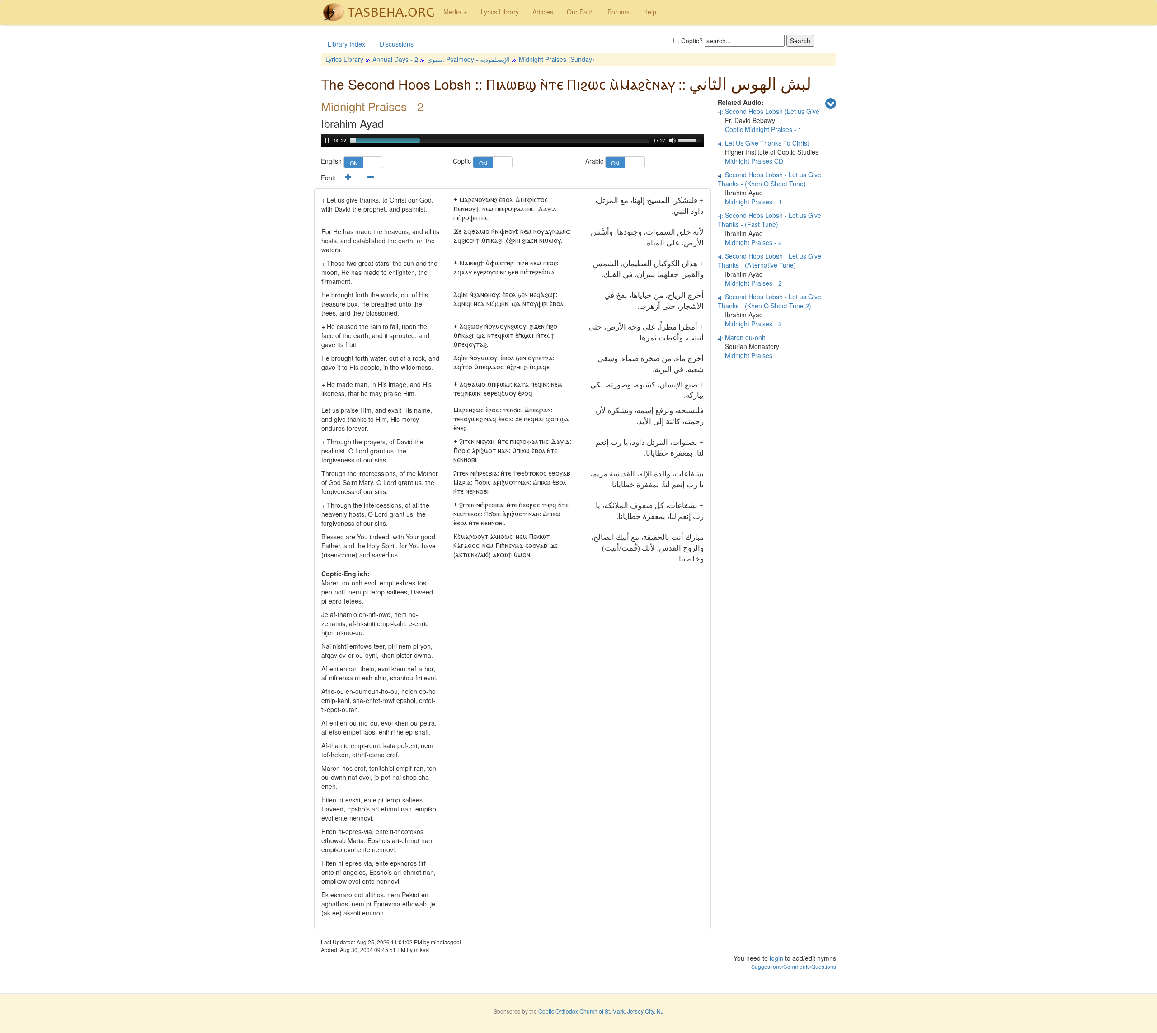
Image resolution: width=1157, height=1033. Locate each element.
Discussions (397, 43)
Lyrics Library (500, 11)
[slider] (499, 140)
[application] (512, 140)
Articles (542, 11)
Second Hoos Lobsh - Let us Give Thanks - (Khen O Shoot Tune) (769, 179)
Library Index (346, 43)
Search (800, 40)
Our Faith (580, 11)
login (776, 957)
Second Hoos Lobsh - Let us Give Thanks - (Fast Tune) (769, 220)
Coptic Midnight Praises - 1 (763, 129)
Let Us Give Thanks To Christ (767, 142)
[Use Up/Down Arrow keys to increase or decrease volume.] (691, 140)
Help (649, 11)
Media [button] (453, 11)
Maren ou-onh (745, 337)
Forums (618, 11)
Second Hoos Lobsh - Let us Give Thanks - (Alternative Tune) (769, 260)
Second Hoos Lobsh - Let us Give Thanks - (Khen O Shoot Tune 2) (769, 301)
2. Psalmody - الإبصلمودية (462, 59)
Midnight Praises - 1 (753, 201)
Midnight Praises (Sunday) (556, 59)
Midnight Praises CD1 (756, 160)
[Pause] (326, 140)
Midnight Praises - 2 (753, 242)
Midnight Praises (748, 355)
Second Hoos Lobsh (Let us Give (772, 111)
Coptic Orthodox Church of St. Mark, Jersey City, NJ (600, 1011)
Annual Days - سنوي (407, 59)
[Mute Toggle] (672, 140)
